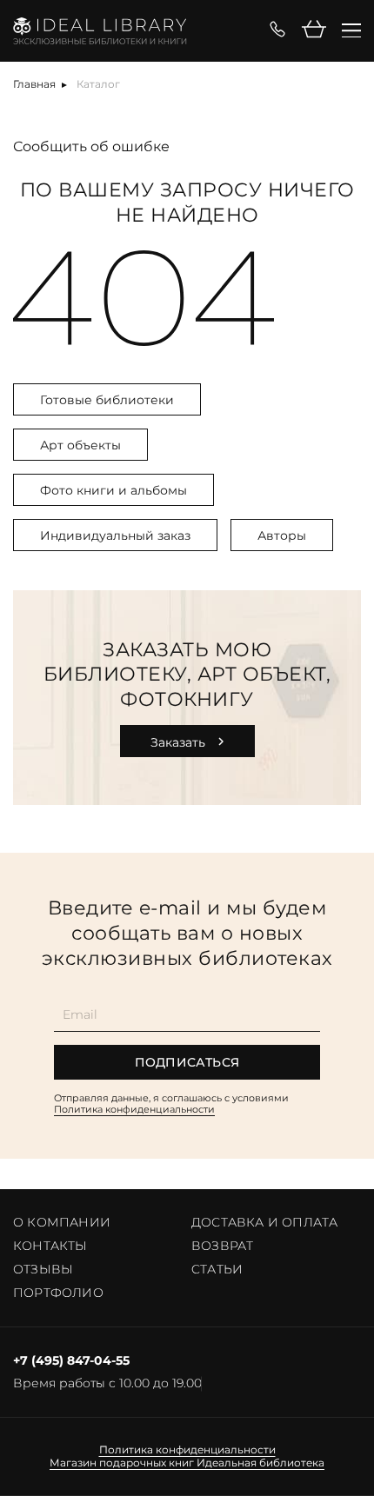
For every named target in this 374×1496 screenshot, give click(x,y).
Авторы (281, 535)
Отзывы (43, 1269)
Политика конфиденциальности (134, 1109)
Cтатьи (217, 1269)
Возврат (222, 1245)
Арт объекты (80, 445)
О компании (61, 1222)
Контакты (50, 1245)
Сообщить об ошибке (91, 146)
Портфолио (58, 1292)
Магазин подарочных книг (122, 1463)
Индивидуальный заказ (115, 535)
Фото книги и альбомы (113, 490)
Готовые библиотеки (107, 400)
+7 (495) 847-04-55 (71, 1360)
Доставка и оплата (264, 1222)
